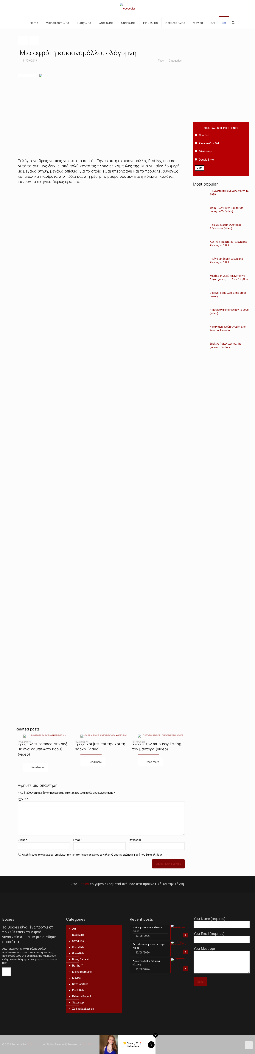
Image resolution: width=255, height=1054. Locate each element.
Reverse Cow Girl (209, 143)
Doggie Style (206, 159)
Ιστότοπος (135, 839)
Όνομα (22, 839)
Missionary (205, 151)
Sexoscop (78, 1002)
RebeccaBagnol (81, 996)
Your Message (204, 949)
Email (77, 839)
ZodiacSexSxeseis (83, 1008)
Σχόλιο (23, 799)
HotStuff (77, 965)
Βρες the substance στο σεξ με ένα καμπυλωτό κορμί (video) (42, 749)
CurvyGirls (78, 947)
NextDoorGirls (80, 984)
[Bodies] (128, 8)
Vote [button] (199, 168)
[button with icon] (6, 971)
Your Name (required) (209, 919)
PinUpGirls (78, 990)
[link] (101, 250)
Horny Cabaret (80, 959)
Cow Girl (204, 135)
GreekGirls (78, 953)
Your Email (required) (209, 934)
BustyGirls (78, 934)
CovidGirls (78, 940)
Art (74, 928)
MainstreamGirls (82, 971)
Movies (76, 977)
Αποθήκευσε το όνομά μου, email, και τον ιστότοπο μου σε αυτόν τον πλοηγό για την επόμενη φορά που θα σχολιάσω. (92, 854)
